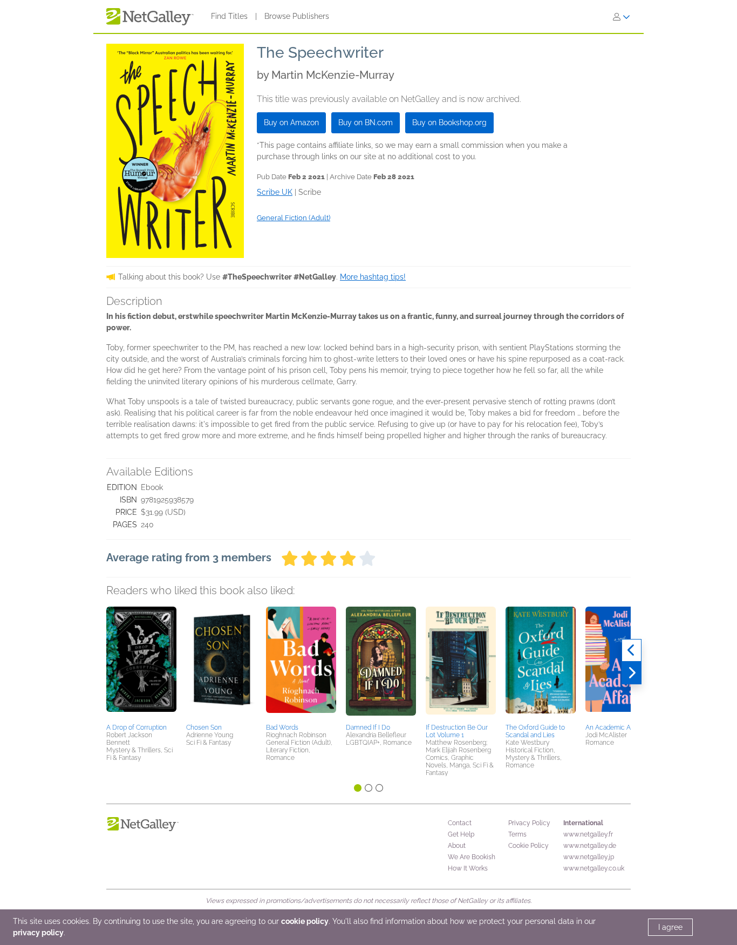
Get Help (461, 834)
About (457, 845)
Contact (460, 823)
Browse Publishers (296, 16)
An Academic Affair (613, 727)
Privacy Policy (529, 823)
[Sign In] (621, 16)
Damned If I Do (368, 727)
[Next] (632, 673)
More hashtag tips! (373, 277)
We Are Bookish (471, 857)
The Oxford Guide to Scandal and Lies (535, 731)
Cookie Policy (528, 845)
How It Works (468, 868)
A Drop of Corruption (136, 727)
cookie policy (305, 921)
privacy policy (38, 932)
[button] (141, 663)
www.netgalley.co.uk (593, 868)
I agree (670, 927)
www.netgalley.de (589, 845)
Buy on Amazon (291, 122)
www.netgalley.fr (588, 834)
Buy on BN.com (365, 122)
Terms (517, 834)
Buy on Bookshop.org (449, 122)
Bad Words (282, 727)
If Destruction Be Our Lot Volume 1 (457, 731)
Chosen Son (204, 727)
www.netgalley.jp (588, 857)
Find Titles (229, 16)
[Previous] (632, 650)
